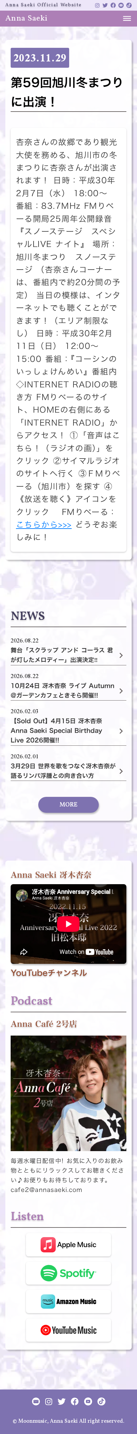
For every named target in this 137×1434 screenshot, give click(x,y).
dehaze (127, 18)
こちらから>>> (44, 525)
